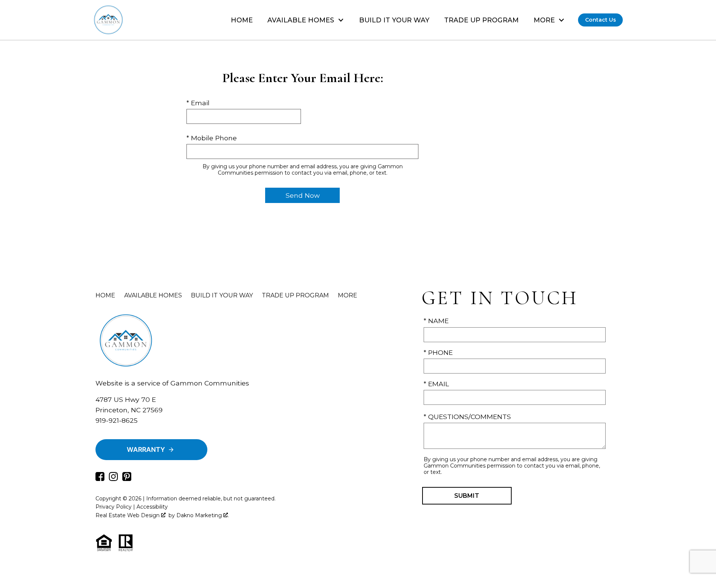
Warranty (146, 449)
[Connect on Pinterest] (126, 478)
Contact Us (600, 19)
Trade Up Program (481, 20)
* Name (436, 321)
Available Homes (153, 295)
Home (242, 20)
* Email (198, 103)
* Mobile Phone (211, 138)
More (347, 295)
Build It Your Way (394, 20)
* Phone (438, 352)
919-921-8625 (116, 420)
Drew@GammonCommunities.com (154, 431)
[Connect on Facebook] (99, 478)
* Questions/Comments (467, 417)
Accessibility (152, 506)
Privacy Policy (113, 506)
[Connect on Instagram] (113, 478)
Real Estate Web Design (128, 515)
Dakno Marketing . (202, 515)
